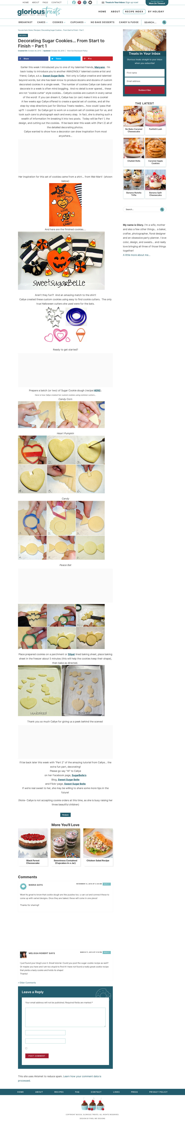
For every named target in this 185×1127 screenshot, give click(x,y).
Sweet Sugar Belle (53, 75)
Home (26, 2)
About (35, 2)
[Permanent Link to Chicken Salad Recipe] (98, 856)
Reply (107, 884)
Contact (56, 2)
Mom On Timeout (157, 3)
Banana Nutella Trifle (133, 193)
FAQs (45, 2)
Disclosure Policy (80, 51)
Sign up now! (121, 2)
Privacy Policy (158, 1092)
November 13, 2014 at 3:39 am (89, 884)
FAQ (77, 1092)
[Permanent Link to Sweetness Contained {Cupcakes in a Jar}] (65, 856)
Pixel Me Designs (97, 1118)
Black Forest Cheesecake (33, 861)
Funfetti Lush (155, 129)
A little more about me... (136, 255)
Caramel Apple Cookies (155, 162)
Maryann (100, 67)
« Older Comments (27, 982)
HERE (97, 390)
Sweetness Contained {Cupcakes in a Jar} (65, 861)
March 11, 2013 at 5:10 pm (91, 952)
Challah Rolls (133, 161)
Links (116, 1092)
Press (134, 1092)
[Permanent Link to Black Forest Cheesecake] (33, 856)
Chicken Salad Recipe (98, 860)
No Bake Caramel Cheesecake (133, 130)
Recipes (23, 35)
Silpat (71, 654)
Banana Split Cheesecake (155, 193)
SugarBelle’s (79, 775)
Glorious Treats (39, 11)
